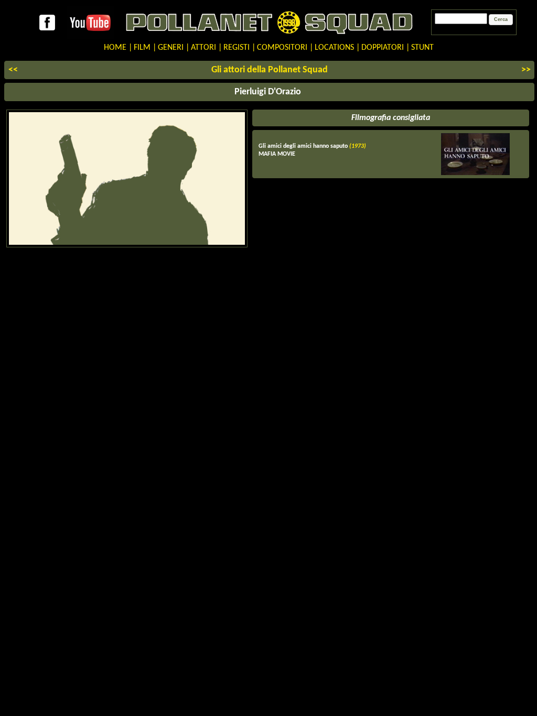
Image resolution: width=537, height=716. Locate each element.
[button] (501, 20)
